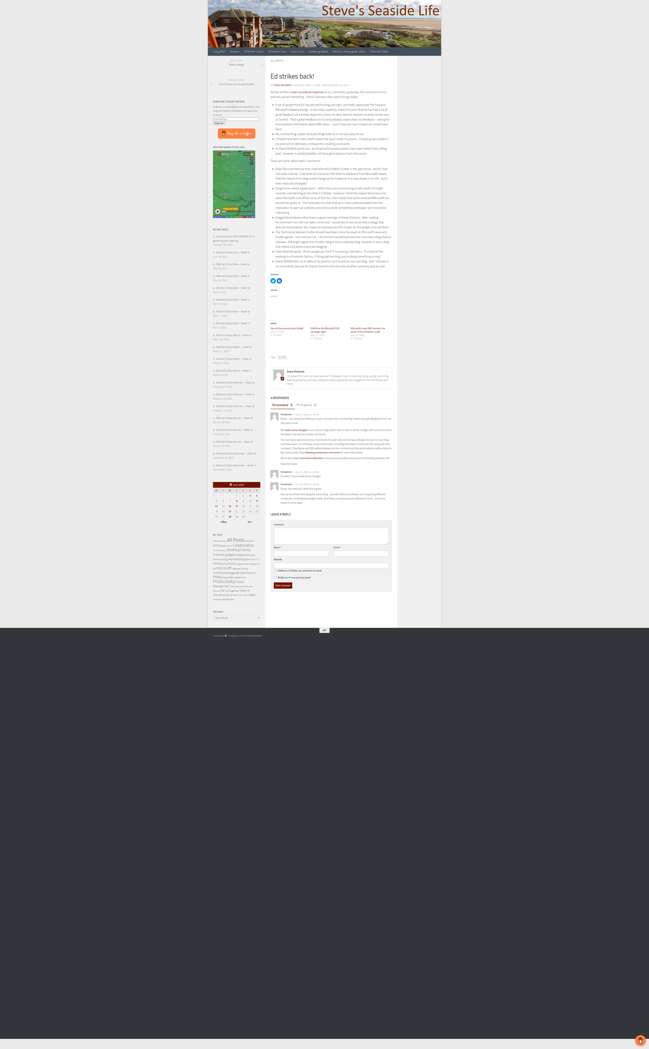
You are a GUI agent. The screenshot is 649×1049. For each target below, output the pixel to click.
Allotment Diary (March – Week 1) (233, 370)
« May (223, 521)
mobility (244, 569)
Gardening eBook (318, 51)
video (252, 595)
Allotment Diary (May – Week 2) (232, 276)
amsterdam (249, 541)
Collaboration (243, 545)
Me (214, 569)
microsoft (224, 568)
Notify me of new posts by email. (294, 577)
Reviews (234, 51)
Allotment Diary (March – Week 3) (233, 347)
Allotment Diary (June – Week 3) (233, 252)
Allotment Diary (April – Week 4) (233, 299)
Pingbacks (308, 405)
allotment (222, 541)
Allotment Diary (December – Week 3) (236, 453)
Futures (218, 554)
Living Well (219, 51)
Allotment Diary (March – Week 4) (233, 335)
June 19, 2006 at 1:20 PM (307, 484)
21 (230, 511)
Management (254, 564)
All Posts (276, 60)
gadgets (230, 555)
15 (236, 506)
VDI (245, 595)
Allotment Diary (379, 51)
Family (245, 550)
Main (247, 564)
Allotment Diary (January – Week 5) (234, 418)
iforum (253, 559)
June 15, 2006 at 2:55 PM (307, 414)
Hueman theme (254, 635)
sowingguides (232, 590)
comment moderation (311, 458)
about (216, 540)
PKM (217, 577)
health (252, 555)
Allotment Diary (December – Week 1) (236, 465)
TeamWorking (221, 595)
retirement (235, 586)
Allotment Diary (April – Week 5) (233, 287)
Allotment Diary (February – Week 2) (235, 406)
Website (278, 559)
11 (257, 500)
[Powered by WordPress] (226, 636)
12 (216, 506)
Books (223, 545)
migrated (236, 568)
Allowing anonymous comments (323, 452)
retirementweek (246, 586)
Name (277, 547)
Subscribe (219, 123)
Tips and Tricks (236, 595)
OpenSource (247, 572)
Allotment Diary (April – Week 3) (233, 311)
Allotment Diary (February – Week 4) (235, 382)
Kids (233, 563)
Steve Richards (283, 85)
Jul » (250, 521)
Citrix (229, 545)
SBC (223, 590)
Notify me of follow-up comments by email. (300, 570)
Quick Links (297, 51)
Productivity (224, 581)
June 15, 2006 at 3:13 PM (307, 472)
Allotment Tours (277, 51)
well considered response (307, 92)
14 (230, 506)
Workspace (228, 599)
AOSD (216, 545)
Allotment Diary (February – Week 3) (235, 394)
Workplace (217, 599)
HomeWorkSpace (239, 559)
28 (230, 516)
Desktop (233, 550)
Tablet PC (244, 590)
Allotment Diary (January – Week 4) (234, 429)
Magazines (240, 564)
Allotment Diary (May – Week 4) (232, 264)
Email (337, 547)
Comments (284, 405)
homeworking (220, 559)
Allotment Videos (253, 51)
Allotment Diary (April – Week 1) (233, 323)
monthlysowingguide (226, 573)
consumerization (219, 550)
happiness (242, 555)
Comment (279, 524)
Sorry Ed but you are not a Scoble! (286, 328)
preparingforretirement (233, 577)
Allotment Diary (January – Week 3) (234, 441)
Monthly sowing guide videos (349, 51)
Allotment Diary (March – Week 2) (233, 358)
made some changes (296, 430)
